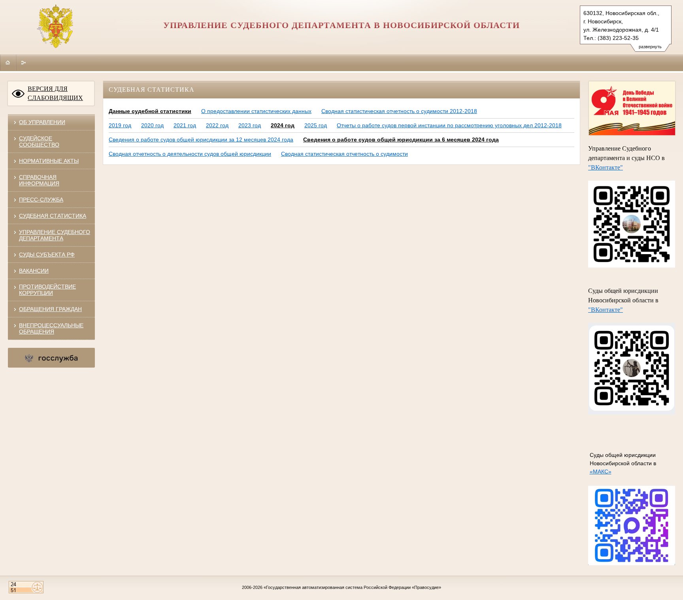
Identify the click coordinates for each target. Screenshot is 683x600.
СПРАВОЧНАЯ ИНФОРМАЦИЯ (39, 180)
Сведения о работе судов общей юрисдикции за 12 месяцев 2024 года (201, 139)
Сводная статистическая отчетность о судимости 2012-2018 (399, 111)
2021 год (185, 125)
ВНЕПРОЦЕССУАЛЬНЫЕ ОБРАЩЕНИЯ (51, 328)
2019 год (120, 125)
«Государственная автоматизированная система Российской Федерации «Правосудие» (352, 587)
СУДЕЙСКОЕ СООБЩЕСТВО (39, 141)
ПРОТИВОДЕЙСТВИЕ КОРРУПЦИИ (47, 289)
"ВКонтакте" (605, 167)
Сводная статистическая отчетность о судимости (344, 154)
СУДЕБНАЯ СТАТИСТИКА (52, 216)
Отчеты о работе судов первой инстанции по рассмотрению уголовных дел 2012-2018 (449, 125)
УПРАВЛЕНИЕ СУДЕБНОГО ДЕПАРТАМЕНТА (54, 235)
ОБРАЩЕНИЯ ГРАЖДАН (50, 309)
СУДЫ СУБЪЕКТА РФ (47, 254)
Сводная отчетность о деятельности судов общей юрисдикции (190, 154)
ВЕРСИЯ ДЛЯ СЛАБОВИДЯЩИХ (55, 93)
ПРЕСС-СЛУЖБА (41, 199)
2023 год (249, 125)
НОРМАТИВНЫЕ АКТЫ (49, 161)
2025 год (315, 125)
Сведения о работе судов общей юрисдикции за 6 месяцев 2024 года (401, 139)
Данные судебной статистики (150, 111)
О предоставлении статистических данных (256, 111)
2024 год (282, 125)
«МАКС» (600, 471)
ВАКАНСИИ (34, 271)
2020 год (152, 125)
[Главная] (8, 62)
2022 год (217, 125)
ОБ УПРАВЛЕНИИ (42, 122)
